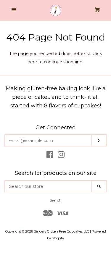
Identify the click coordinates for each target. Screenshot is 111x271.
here (32, 61)
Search (55, 200)
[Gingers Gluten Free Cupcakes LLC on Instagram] (61, 156)
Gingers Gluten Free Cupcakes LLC (61, 231)
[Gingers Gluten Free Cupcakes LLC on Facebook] (50, 156)
